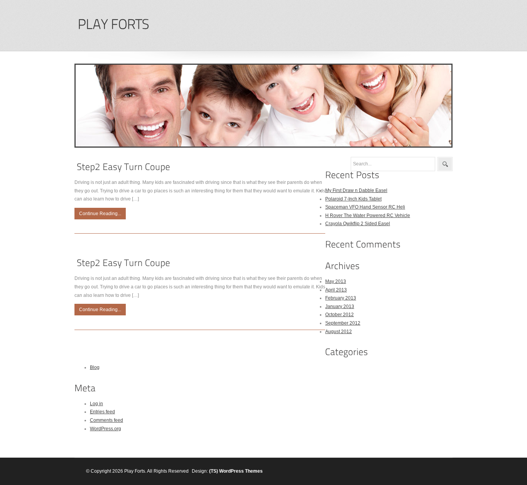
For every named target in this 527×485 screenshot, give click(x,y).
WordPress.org (105, 428)
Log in (96, 403)
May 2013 (335, 281)
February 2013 (340, 298)
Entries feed (102, 411)
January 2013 (339, 306)
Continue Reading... (100, 213)
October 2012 (339, 314)
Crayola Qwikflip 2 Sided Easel (357, 223)
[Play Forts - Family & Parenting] (113, 24)
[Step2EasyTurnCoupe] (123, 167)
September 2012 (342, 323)
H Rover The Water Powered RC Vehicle (367, 215)
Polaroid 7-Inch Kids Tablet (353, 199)
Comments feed (106, 420)
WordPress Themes (241, 471)
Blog (95, 367)
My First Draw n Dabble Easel (356, 190)
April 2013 (336, 290)
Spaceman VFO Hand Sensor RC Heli (365, 207)
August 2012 (338, 331)
